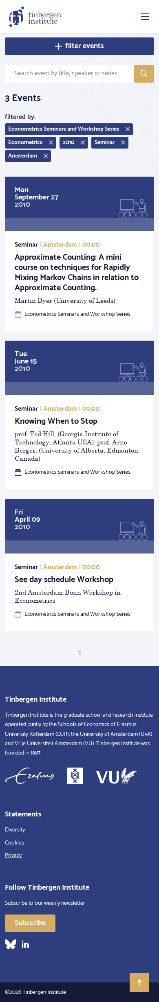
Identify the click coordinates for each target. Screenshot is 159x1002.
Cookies (14, 843)
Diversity (15, 830)
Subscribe (30, 923)
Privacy (13, 855)
